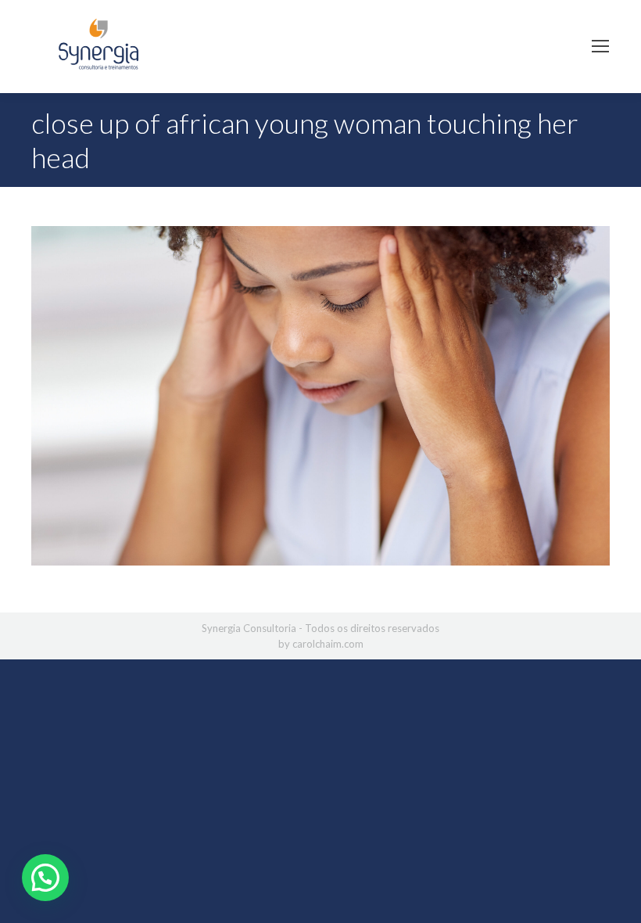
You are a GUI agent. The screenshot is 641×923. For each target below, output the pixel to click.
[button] (45, 877)
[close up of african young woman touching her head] (320, 396)
